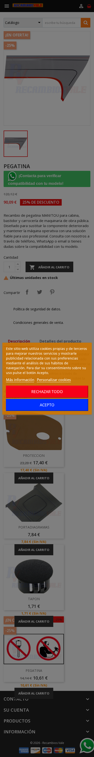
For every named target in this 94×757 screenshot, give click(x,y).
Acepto (47, 405)
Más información (20, 379)
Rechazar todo (47, 391)
